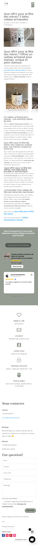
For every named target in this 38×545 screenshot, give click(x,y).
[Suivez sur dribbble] (14, 535)
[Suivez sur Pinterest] (10, 535)
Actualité (22, 23)
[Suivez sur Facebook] (3, 535)
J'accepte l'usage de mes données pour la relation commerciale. (17, 503)
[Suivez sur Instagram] (7, 535)
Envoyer (30, 510)
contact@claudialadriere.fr (11, 418)
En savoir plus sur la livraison (18, 245)
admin (8, 23)
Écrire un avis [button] (17, 266)
